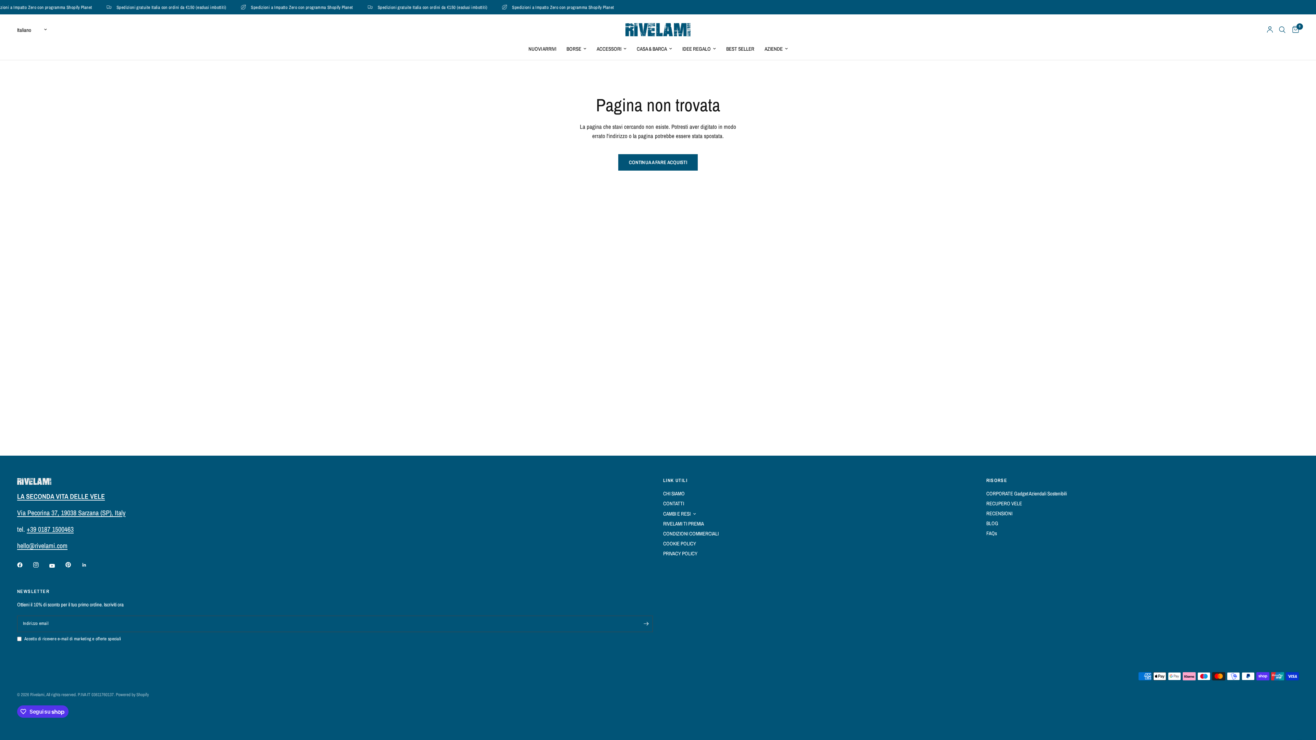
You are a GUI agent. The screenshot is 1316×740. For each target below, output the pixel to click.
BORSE (573, 48)
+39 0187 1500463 (50, 529)
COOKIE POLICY (679, 543)
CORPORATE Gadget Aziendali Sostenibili (1026, 493)
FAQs (991, 533)
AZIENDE (774, 48)
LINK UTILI (675, 480)
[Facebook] (24, 564)
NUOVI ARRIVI (542, 48)
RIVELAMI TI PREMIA (683, 523)
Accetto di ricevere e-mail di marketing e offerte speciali (72, 639)
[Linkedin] (89, 564)
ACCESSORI (609, 48)
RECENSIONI (999, 513)
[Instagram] (40, 564)
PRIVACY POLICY (680, 553)
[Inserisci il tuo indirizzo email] (646, 624)
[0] (1294, 29)
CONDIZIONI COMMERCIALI (691, 533)
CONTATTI (673, 503)
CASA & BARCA (652, 48)
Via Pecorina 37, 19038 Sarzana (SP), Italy (71, 512)
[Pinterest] (73, 564)
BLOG (992, 523)
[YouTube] (56, 566)
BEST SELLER (740, 48)
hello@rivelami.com (42, 545)
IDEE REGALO (696, 48)
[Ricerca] (1282, 29)
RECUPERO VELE (1004, 503)
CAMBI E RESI (677, 513)
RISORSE (997, 480)
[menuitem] (542, 49)
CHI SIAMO (674, 493)
